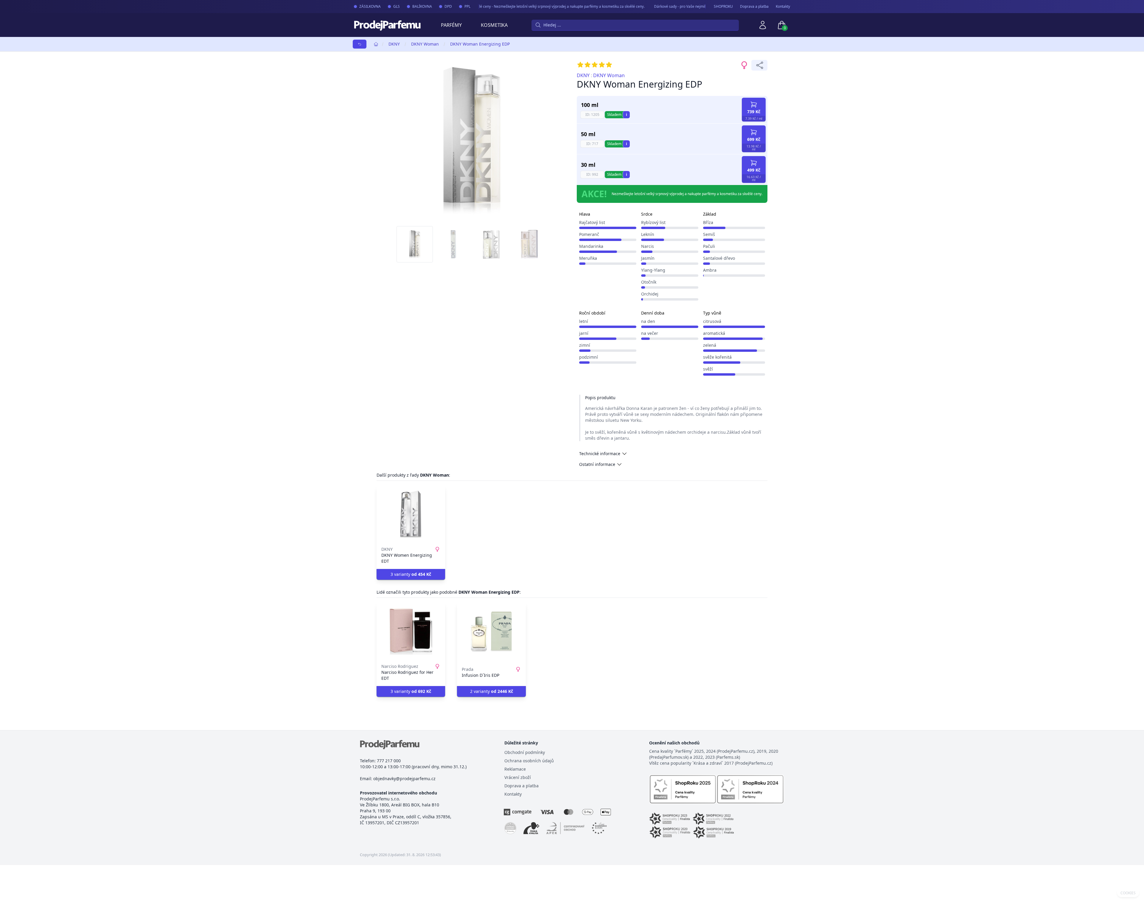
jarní (583, 333)
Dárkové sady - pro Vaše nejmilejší (667, 6)
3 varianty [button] (411, 574)
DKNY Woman (425, 44)
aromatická (714, 333)
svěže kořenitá (717, 357)
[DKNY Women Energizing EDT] (410, 514)
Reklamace (515, 769)
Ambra (709, 270)
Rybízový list (653, 222)
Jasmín (648, 258)
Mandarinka (591, 246)
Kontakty (783, 6)
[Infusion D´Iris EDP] (491, 631)
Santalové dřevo (719, 258)
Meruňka (588, 258)
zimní (584, 345)
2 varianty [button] (491, 691)
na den (648, 321)
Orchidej (649, 294)
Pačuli (709, 246)
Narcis (647, 246)
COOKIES (1128, 893)
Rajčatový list (592, 222)
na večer (649, 333)
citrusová (712, 321)
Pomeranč (589, 234)
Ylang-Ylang (653, 270)
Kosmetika (494, 25)
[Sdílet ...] (759, 65)
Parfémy (451, 25)
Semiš (709, 234)
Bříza (708, 222)
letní (583, 321)
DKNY (394, 44)
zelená (709, 345)
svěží (708, 369)
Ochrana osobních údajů (529, 760)
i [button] (626, 114)
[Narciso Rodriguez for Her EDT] (410, 631)
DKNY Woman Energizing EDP (480, 44)
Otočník (648, 282)
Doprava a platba (754, 6)
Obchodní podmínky (524, 752)
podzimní (588, 357)
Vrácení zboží (517, 777)
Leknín (647, 234)
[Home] (376, 44)
